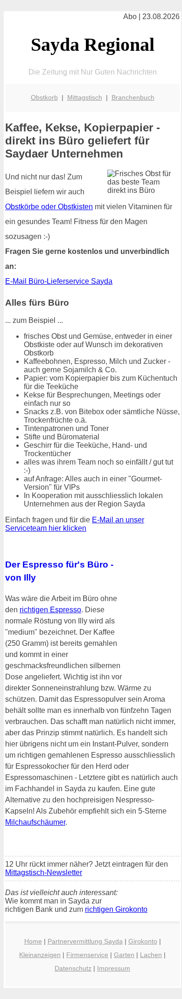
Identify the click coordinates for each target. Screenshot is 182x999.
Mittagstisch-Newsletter (43, 872)
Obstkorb (44, 97)
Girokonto (142, 941)
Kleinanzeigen (40, 954)
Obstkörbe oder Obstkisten (49, 207)
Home (33, 941)
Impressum (113, 968)
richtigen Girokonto (116, 909)
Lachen (151, 954)
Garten (124, 954)
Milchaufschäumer (35, 822)
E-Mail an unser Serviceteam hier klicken (74, 524)
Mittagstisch (84, 97)
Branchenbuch (133, 97)
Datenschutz (73, 968)
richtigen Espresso (50, 610)
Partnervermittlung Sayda (85, 941)
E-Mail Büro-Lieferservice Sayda (58, 281)
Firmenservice (87, 954)
